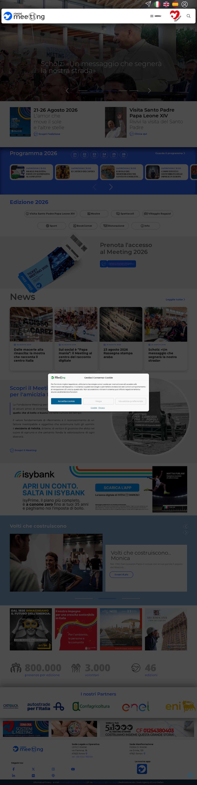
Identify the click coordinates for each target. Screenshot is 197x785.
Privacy (101, 407)
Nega (98, 401)
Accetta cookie (66, 401)
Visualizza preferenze (130, 401)
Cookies (94, 407)
